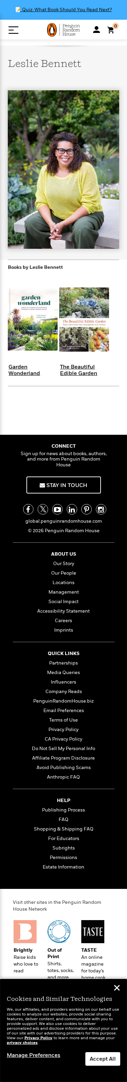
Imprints (63, 630)
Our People (63, 573)
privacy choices (22, 1043)
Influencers (63, 682)
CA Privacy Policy (63, 739)
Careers (63, 620)
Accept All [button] (103, 1059)
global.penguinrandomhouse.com (63, 521)
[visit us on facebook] (28, 509)
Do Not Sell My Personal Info (63, 748)
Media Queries (63, 672)
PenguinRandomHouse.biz (63, 701)
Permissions (63, 857)
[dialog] (63, 1030)
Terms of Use (63, 720)
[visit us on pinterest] (86, 509)
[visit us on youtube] (57, 509)
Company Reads (63, 691)
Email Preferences (63, 710)
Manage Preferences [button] (33, 1055)
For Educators (63, 838)
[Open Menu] (13, 30)
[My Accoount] (96, 29)
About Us (63, 554)
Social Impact (63, 601)
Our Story (63, 563)
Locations (63, 582)
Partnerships (63, 663)
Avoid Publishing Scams (64, 767)
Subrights (63, 848)
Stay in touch (66, 485)
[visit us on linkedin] (72, 509)
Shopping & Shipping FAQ (63, 829)
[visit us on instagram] (101, 509)
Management (63, 592)
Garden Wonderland (24, 370)
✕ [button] (117, 988)
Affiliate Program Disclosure (63, 758)
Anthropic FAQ (63, 777)
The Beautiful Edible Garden (78, 370)
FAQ (63, 819)
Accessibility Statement (63, 611)
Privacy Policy (63, 729)
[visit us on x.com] (43, 509)
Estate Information (63, 867)
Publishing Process (63, 810)
